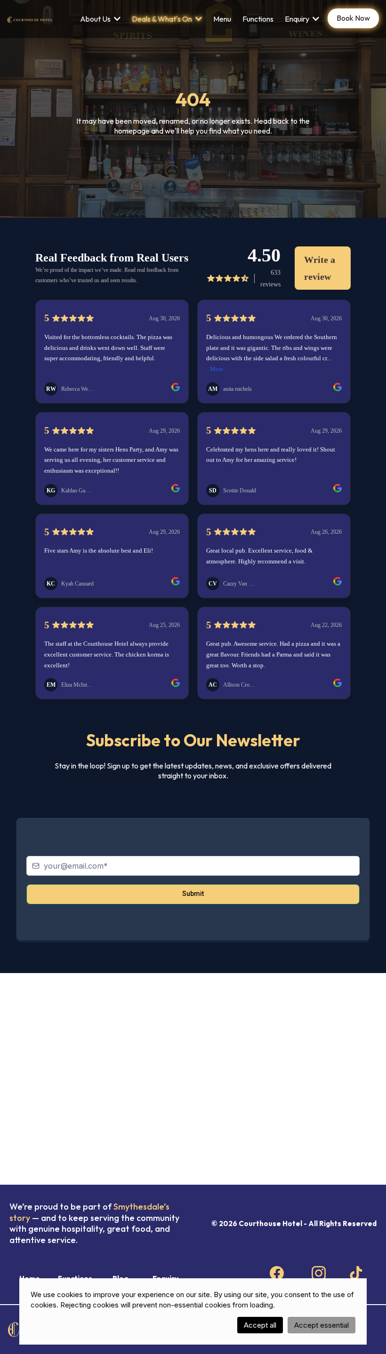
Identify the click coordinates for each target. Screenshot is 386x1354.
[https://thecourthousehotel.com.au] (30, 19)
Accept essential (321, 1325)
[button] (116, 19)
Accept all (260, 1325)
